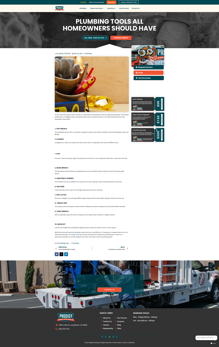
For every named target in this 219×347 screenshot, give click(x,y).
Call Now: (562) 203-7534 (129, 2)
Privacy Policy (117, 342)
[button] (87, 8)
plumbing (62, 243)
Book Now (111, 2)
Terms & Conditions (129, 342)
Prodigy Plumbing (75, 234)
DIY (57, 243)
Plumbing (89, 53)
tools (67, 243)
